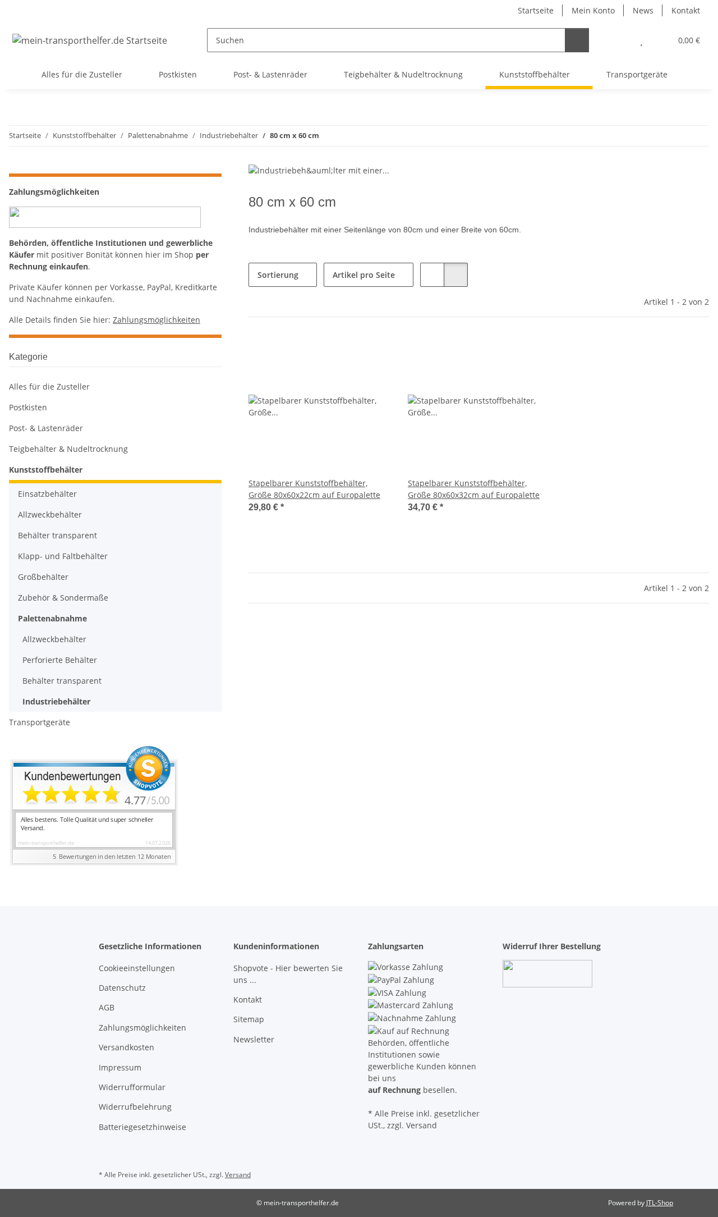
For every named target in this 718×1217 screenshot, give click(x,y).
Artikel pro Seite (364, 274)
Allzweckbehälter (50, 514)
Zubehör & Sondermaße (63, 597)
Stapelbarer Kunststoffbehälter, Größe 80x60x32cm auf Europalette (474, 489)
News (643, 10)
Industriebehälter (56, 701)
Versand (238, 1174)
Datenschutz (122, 987)
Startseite (536, 10)
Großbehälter (43, 576)
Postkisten (28, 407)
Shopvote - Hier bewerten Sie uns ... (288, 974)
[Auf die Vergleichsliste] (341, 354)
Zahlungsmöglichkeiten (156, 319)
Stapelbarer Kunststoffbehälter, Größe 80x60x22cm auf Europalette (314, 489)
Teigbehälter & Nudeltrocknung (68, 448)
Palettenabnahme (52, 618)
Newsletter (253, 1039)
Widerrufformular (132, 1087)
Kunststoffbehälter (45, 469)
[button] (619, 40)
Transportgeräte (39, 722)
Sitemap (248, 1019)
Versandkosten (126, 1047)
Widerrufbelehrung (135, 1106)
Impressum (120, 1067)
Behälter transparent (57, 535)
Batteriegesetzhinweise (142, 1127)
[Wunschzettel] (641, 40)
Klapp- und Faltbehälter (63, 556)
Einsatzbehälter (47, 493)
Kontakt (685, 10)
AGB (106, 1007)
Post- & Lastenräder (46, 428)
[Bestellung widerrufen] (547, 973)
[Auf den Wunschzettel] (370, 354)
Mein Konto (593, 10)
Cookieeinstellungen (137, 968)
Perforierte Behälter (59, 660)
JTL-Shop (659, 1202)
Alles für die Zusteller (49, 386)
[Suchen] (577, 40)
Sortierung (277, 274)
